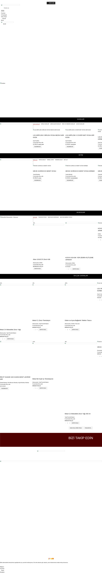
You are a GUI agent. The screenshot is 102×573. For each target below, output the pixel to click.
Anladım (3, 564)
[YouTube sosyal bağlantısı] (81, 442)
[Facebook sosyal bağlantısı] (47, 459)
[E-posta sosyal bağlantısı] (51, 459)
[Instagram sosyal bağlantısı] (79, 442)
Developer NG (18, 457)
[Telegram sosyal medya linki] (55, 459)
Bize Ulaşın (51, 2)
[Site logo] (10, 5)
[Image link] (51, 453)
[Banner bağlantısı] (16, 133)
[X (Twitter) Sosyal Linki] (49, 459)
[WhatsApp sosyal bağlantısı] (83, 442)
